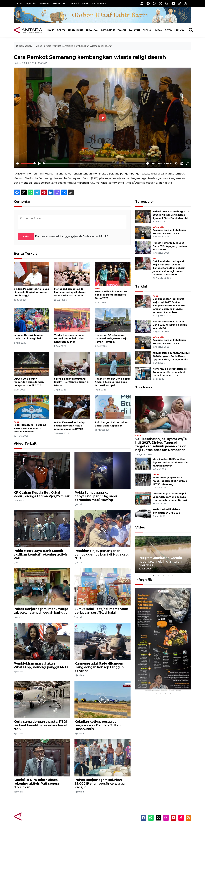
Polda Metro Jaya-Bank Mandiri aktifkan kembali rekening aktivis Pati (41, 554)
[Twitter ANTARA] (160, 3)
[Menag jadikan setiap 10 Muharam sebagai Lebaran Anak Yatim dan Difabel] (72, 273)
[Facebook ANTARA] (148, 3)
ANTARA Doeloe (115, 850)
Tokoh (121, 30)
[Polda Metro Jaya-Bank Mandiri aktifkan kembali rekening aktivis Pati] (42, 528)
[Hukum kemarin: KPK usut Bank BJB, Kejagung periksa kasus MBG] (143, 247)
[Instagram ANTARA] (166, 3)
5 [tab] (173, 575)
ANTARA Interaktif (116, 839)
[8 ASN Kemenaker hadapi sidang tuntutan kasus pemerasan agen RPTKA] (72, 407)
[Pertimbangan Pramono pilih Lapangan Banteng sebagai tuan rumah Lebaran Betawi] (143, 498)
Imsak (158, 30)
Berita (61, 30)
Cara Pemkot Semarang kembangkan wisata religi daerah (79, 46)
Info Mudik (108, 30)
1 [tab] (153, 575)
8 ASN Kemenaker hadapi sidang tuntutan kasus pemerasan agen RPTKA (69, 425)
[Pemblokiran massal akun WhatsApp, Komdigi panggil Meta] (42, 641)
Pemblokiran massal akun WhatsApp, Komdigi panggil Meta (41, 665)
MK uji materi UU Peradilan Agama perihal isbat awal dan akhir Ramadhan (171, 462)
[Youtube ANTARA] (173, 3)
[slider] (28, 163)
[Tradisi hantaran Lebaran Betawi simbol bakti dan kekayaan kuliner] (72, 319)
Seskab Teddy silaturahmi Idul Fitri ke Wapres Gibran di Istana (71, 382)
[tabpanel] (163, 554)
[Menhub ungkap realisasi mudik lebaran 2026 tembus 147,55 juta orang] (143, 479)
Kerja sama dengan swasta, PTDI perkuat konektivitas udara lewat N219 (40, 725)
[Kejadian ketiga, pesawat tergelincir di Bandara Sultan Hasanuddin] (102, 699)
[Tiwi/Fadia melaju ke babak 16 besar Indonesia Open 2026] (113, 273)
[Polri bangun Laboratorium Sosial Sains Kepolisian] (113, 407)
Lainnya (179, 30)
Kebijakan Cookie (161, 850)
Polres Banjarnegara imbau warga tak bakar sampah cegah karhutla (41, 610)
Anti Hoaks (111, 834)
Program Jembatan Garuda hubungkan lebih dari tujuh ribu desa (160, 561)
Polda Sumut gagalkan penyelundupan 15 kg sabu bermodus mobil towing (95, 496)
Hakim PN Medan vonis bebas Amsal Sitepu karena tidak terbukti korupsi (113, 382)
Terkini (18, 3)
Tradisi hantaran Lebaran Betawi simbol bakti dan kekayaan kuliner (69, 338)
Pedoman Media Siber (164, 862)
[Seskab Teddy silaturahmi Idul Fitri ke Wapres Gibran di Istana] (72, 363)
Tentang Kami (159, 856)
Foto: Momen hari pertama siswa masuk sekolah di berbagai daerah (30, 428)
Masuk (154, 834)
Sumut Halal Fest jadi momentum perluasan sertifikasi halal (101, 610)
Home (50, 30)
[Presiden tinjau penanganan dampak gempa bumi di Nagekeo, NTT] (102, 528)
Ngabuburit (75, 30)
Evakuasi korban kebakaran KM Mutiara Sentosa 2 (161, 681)
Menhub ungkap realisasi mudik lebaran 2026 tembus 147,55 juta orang (170, 481)
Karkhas (110, 828)
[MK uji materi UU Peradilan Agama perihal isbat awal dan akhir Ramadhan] (143, 463)
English (147, 30)
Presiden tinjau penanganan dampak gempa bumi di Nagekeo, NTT (101, 554)
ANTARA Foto (99, 3)
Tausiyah (134, 30)
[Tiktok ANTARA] (179, 3)
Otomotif (74, 3)
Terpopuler (30, 3)
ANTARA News (59, 3)
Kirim (26, 236)
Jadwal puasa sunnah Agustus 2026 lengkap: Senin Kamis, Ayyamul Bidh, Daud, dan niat (171, 215)
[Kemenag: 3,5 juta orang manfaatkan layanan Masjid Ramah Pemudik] (113, 319)
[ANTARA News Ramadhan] (31, 816)
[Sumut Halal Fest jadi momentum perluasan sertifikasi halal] (102, 586)
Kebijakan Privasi (161, 845)
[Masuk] (141, 3)
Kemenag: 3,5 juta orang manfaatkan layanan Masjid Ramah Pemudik (111, 338)
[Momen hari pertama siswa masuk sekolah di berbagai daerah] (31, 407)
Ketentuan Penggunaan (165, 839)
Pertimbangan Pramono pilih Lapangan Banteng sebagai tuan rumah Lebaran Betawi (170, 497)
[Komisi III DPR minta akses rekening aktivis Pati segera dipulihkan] (42, 757)
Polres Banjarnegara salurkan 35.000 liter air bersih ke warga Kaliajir (99, 783)
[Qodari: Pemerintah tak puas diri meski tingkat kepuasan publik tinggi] (31, 273)
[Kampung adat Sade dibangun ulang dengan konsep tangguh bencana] (102, 641)
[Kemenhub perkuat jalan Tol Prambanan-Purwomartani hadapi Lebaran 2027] (143, 373)
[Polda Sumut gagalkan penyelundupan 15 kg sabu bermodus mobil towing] (102, 470)
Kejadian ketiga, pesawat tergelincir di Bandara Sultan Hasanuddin (97, 725)
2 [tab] (158, 575)
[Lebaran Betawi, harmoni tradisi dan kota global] (31, 319)
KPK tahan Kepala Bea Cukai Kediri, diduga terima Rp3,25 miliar (42, 494)
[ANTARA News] (28, 30)
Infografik (158, 227)
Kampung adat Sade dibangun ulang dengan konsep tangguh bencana (99, 667)
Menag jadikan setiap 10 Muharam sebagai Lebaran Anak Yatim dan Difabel (70, 292)
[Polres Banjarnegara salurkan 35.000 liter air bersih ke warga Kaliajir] (102, 757)
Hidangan (92, 30)
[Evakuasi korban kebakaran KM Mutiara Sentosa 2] (143, 232)
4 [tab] (168, 575)
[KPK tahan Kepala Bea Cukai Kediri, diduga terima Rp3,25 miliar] (42, 470)
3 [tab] (163, 575)
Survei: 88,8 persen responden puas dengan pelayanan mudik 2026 (29, 382)
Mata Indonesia (114, 845)
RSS (153, 867)
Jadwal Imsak (67, 867)
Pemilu (85, 3)
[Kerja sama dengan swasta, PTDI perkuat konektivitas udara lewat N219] (42, 699)
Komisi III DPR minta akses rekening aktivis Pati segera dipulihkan (36, 783)
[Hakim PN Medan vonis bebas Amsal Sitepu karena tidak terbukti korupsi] (113, 363)
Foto (168, 30)
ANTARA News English (164, 828)
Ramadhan (25, 46)
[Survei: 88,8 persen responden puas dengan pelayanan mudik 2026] (31, 363)
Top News (44, 3)
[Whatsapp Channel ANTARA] (154, 3)
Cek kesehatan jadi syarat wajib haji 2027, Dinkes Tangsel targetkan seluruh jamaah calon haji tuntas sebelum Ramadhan (169, 268)
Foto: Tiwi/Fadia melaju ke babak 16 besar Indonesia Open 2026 (111, 295)
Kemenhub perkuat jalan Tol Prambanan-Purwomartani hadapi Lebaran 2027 (170, 372)
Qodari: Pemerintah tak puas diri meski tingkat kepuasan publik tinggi (31, 292)
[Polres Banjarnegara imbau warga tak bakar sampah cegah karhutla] (42, 586)
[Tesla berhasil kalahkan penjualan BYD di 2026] (143, 514)
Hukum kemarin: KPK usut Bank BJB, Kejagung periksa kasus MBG (170, 246)
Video (39, 46)
